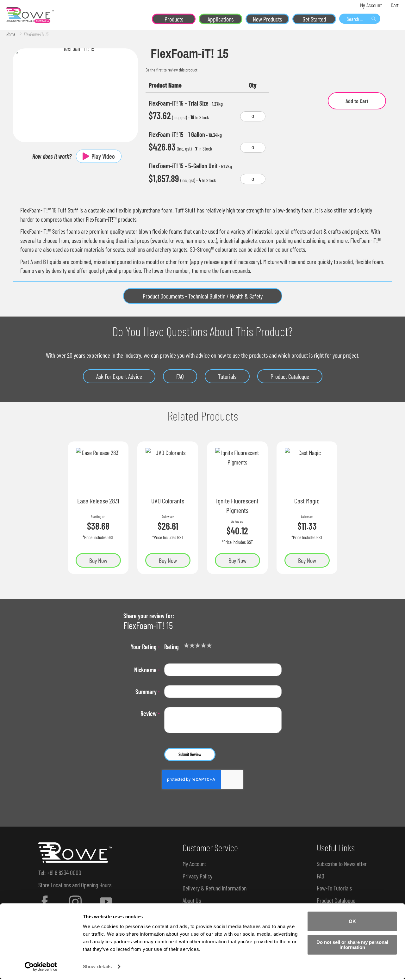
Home (10, 34)
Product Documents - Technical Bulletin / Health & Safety (203, 296)
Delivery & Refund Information (214, 888)
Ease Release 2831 (98, 500)
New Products (267, 19)
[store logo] (30, 15)
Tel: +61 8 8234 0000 (59, 872)
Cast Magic (307, 500)
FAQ (180, 376)
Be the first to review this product (171, 69)
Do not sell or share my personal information (352, 944)
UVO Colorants (167, 500)
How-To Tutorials (334, 888)
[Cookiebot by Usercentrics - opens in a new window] (41, 966)
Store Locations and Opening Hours (74, 885)
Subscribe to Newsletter (342, 863)
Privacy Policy (197, 876)
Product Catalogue (290, 376)
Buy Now (98, 560)
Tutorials (227, 376)
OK (352, 921)
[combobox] (359, 19)
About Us (192, 900)
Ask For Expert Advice (119, 376)
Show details (97, 966)
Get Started (314, 19)
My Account (371, 5)
